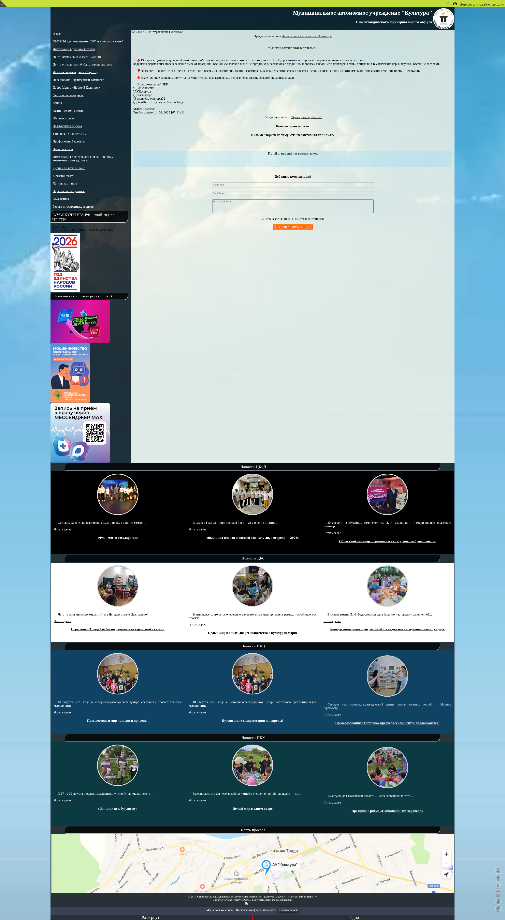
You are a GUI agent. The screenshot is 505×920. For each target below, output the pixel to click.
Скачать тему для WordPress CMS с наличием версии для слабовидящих (252, 899)
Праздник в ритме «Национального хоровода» (252, 808)
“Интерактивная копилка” (293, 48)
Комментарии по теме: (293, 126)
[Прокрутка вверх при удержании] (499, 878)
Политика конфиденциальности (256, 910)
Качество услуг (63, 175)
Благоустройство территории (387, 538)
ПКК (141, 32)
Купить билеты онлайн (69, 168)
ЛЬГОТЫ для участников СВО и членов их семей (88, 41)
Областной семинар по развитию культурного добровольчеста (252, 541)
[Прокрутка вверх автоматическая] (499, 870)
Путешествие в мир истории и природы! (118, 720)
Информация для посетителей (74, 49)
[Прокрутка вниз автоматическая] (499, 909)
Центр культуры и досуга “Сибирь (77, 56)
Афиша (58, 103)
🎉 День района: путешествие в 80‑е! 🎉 (387, 717)
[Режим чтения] (499, 894)
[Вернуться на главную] (133, 32)
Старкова (149, 109)
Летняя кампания (65, 183)
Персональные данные (69, 191)
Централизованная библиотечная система (82, 64)
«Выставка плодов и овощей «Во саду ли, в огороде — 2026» (117, 538)
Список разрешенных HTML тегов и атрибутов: (293, 218)
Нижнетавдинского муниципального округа (394, 21)
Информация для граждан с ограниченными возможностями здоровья (84, 158)
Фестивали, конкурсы (68, 95)
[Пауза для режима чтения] (499, 886)
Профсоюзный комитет (69, 141)
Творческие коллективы (70, 133)
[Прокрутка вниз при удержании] (499, 902)
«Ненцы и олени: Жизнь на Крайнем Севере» (387, 629)
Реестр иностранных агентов (73, 206)
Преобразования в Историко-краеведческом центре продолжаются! (252, 720)
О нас (57, 33)
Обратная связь (63, 118)
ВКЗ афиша (61, 198)
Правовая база (63, 149)
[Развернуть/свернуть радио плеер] (151, 917)
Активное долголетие (68, 110)
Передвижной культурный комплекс (78, 80)
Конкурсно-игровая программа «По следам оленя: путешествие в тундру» (252, 629)
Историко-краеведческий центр (75, 72)
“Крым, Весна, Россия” (306, 117)
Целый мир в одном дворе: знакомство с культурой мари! (117, 633)
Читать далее (62, 529)
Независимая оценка (67, 126)
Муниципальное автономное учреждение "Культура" (362, 12)
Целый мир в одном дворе (118, 808)
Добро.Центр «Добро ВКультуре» (76, 87)
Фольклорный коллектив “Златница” (307, 36)
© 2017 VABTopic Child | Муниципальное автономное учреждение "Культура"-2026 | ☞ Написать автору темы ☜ (252, 896)
